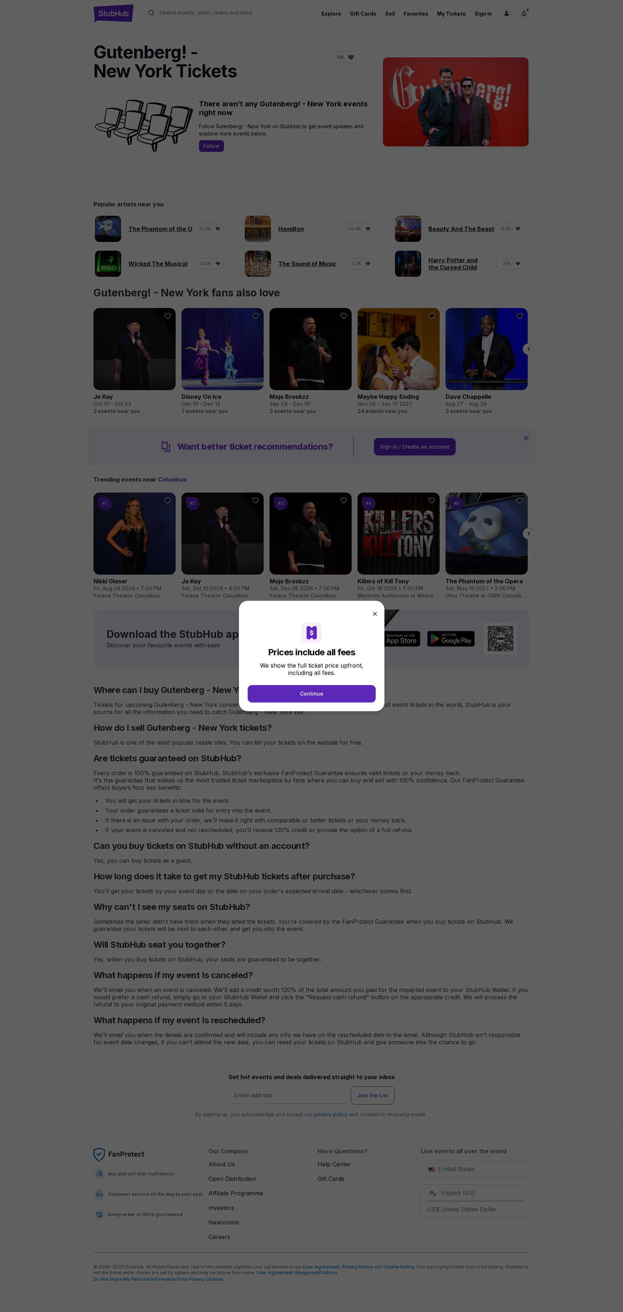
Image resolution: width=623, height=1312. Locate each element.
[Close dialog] (375, 614)
